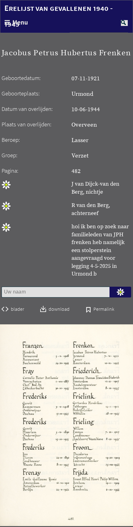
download (59, 309)
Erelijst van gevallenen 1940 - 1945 (58, 16)
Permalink (103, 309)
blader (17, 309)
